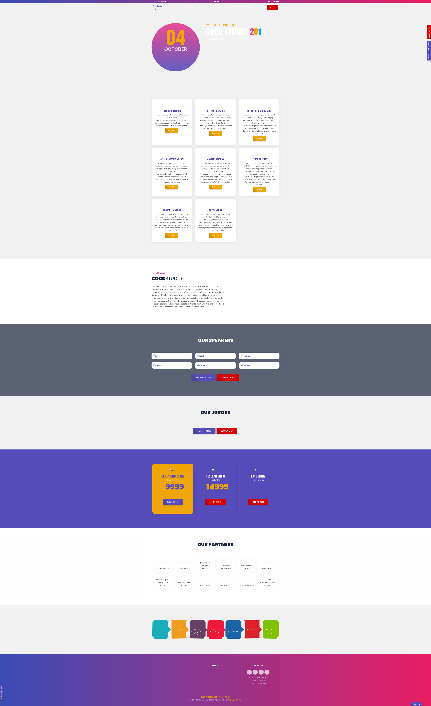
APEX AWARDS (215, 210)
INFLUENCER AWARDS (215, 111)
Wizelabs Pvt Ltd (234, 700)
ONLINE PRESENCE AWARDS (259, 111)
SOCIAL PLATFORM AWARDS (171, 159)
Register (276, 1)
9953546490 (218, 1)
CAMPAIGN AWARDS (172, 111)
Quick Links (416, 704)
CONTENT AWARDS (215, 159)
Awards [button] (199, 7)
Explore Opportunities (429, 50)
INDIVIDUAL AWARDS (172, 210)
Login (269, 1)
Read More (178, 359)
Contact (260, 7)
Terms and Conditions (209, 697)
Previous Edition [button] (246, 7)
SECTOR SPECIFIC (259, 159)
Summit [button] (209, 7)
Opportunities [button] (222, 7)
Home (191, 7)
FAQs (234, 7)
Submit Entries (429, 32)
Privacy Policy (224, 697)
